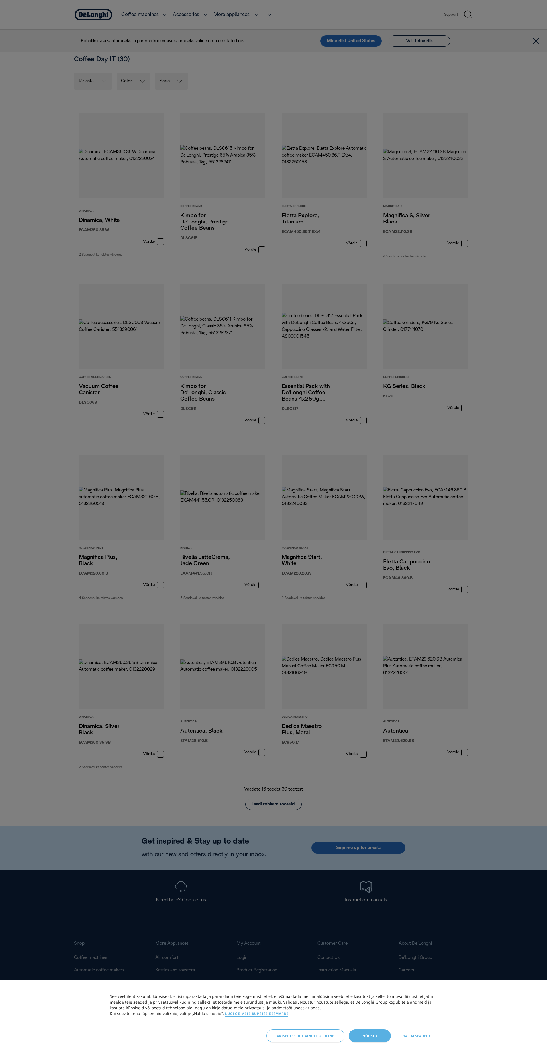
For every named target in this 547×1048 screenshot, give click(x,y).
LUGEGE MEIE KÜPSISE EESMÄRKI (256, 1013)
